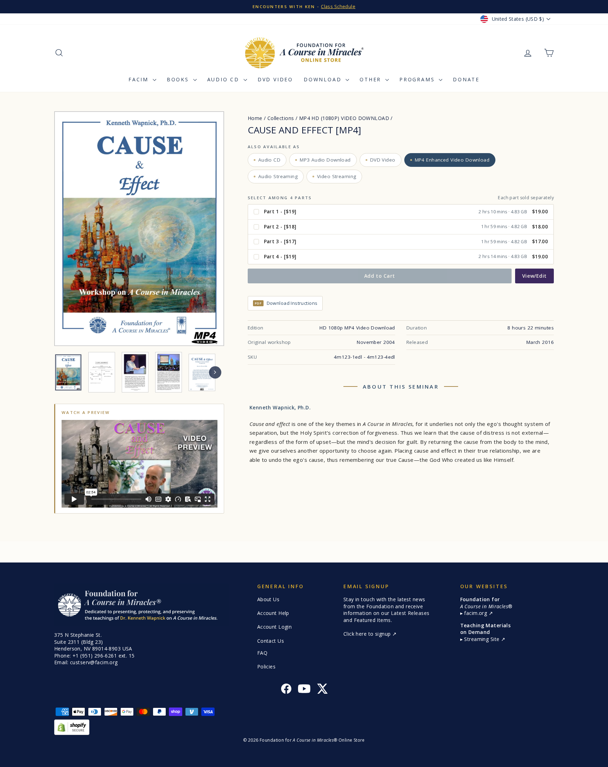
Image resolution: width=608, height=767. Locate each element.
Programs (418, 79)
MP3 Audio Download (325, 160)
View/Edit (534, 275)
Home (255, 118)
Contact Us (270, 640)
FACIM (139, 79)
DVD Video (275, 79)
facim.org (476, 613)
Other (372, 79)
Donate (466, 79)
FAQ (262, 652)
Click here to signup (367, 633)
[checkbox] (400, 212)
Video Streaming (336, 176)
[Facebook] (286, 690)
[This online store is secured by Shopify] (304, 727)
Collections (280, 118)
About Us (268, 599)
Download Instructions (286, 303)
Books (179, 79)
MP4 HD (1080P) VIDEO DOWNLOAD (344, 118)
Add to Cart (379, 275)
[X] (322, 690)
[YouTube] (304, 690)
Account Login (274, 626)
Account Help (273, 613)
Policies (266, 666)
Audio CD (224, 79)
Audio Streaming (278, 176)
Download (324, 79)
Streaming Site (482, 639)
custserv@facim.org (94, 662)
